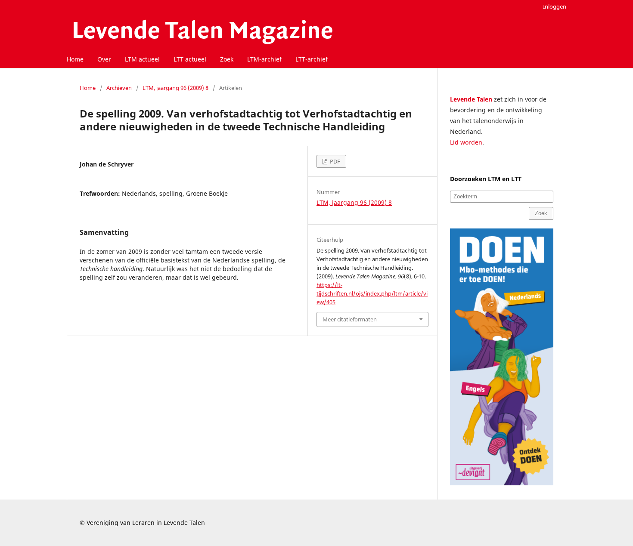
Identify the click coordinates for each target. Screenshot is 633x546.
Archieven (119, 88)
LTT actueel (190, 59)
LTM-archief (264, 59)
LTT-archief (311, 59)
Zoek (226, 59)
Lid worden (466, 142)
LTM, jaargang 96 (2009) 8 (175, 88)
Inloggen (554, 6)
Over (104, 59)
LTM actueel (142, 59)
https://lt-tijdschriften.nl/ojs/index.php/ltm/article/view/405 (372, 293)
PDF (334, 161)
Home (75, 59)
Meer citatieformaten (350, 319)
